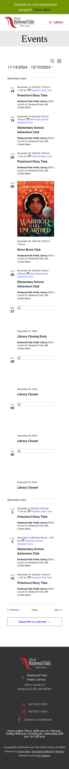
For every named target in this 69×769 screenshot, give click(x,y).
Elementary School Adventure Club (30, 129)
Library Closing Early (32, 336)
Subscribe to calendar (32, 621)
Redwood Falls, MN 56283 (34, 689)
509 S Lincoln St (34, 685)
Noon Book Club (29, 249)
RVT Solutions (43, 755)
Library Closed (27, 394)
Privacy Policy (23, 751)
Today (34, 609)
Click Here (41, 9)
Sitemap (59, 751)
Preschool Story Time (32, 95)
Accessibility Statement (43, 751)
